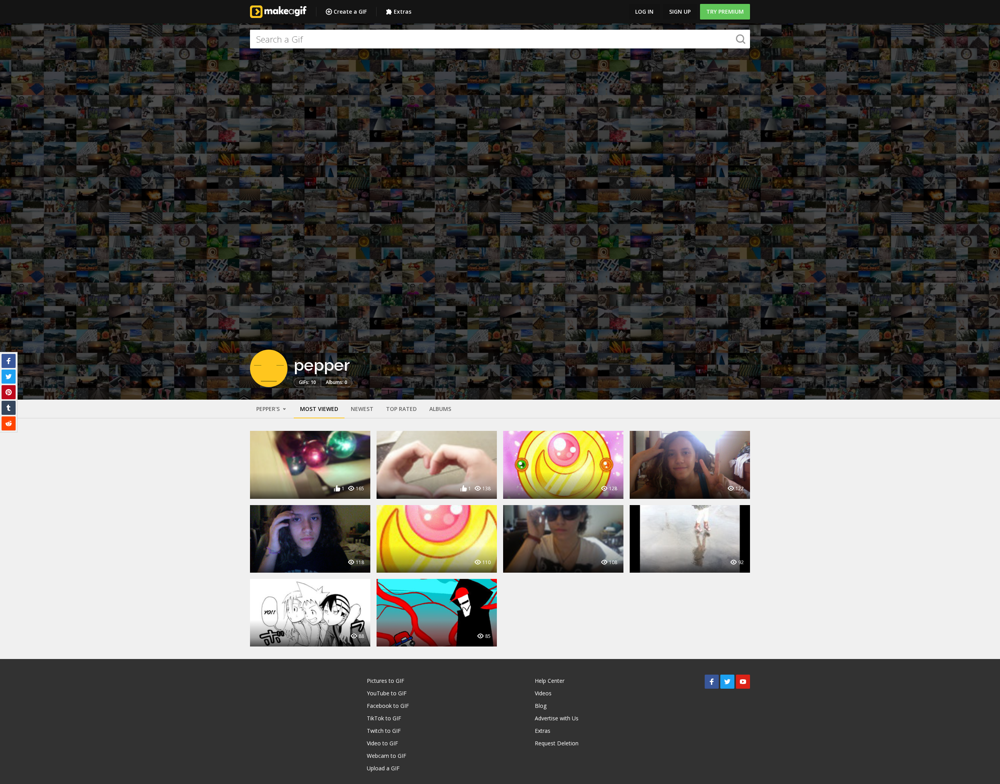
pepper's (268, 409)
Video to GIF (382, 743)
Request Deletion (557, 743)
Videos (543, 693)
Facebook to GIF (388, 705)
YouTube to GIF (387, 693)
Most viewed (319, 409)
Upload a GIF (383, 768)
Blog (540, 705)
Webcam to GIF (386, 755)
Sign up (680, 11)
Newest (362, 409)
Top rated (401, 409)
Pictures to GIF (385, 680)
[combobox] (500, 39)
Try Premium (725, 11)
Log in (644, 11)
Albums (440, 409)
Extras (402, 11)
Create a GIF (350, 11)
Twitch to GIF (384, 730)
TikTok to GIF (384, 718)
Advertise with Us (557, 718)
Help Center (549, 680)
